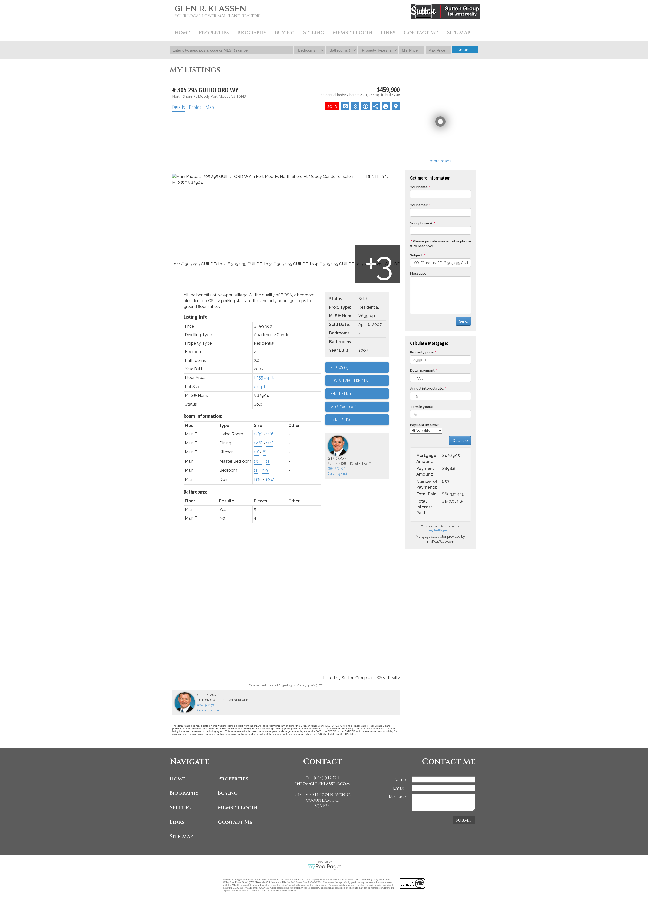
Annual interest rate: (427, 388)
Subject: (416, 255)
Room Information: (203, 416)
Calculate (460, 440)
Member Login (237, 807)
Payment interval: (424, 425)
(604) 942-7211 (337, 468)
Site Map (458, 32)
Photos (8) (339, 367)
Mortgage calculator (359, 407)
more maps (440, 160)
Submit (464, 820)
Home (182, 32)
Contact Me (421, 32)
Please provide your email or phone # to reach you (440, 243)
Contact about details (349, 380)
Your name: (419, 187)
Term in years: (421, 407)
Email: (399, 788)
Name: (400, 779)
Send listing (340, 393)
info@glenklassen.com (322, 783)
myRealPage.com (440, 530)
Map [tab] (209, 107)
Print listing (341, 419)
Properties (233, 778)
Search (465, 49)
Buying (228, 793)
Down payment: (422, 370)
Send (463, 321)
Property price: (422, 352)
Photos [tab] (195, 107)
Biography (184, 793)
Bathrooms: (195, 491)
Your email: (419, 205)
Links (388, 32)
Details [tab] (178, 107)
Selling (180, 807)
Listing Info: (196, 316)
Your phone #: (421, 223)
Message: (418, 273)
